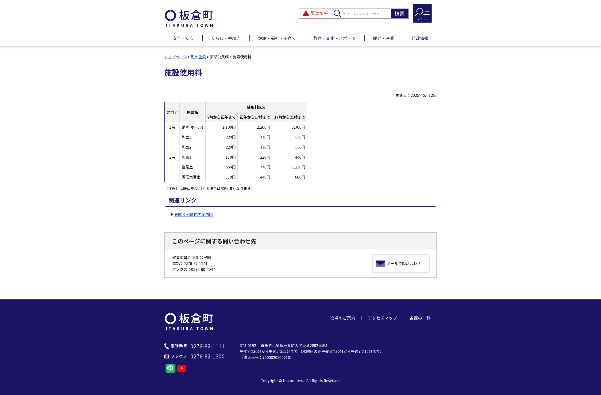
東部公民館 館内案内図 (193, 214)
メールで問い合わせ (404, 263)
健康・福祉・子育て (277, 38)
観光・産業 (383, 38)
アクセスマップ (382, 318)
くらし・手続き (226, 38)
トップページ (175, 57)
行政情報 (420, 38)
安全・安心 (183, 38)
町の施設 (198, 57)
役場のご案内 (342, 318)
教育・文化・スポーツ (334, 38)
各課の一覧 (420, 318)
